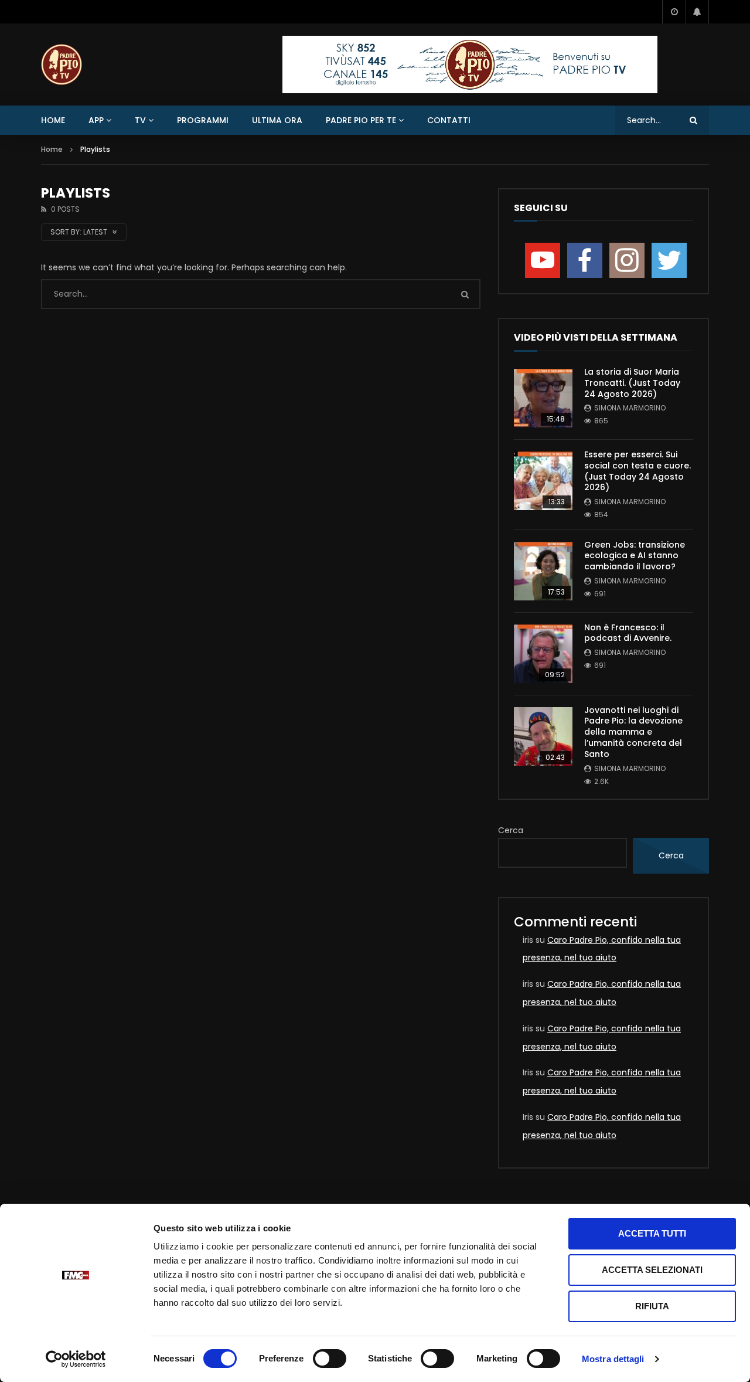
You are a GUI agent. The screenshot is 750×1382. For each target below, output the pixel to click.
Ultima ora (277, 120)
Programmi (203, 120)
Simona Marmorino (630, 408)
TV (140, 120)
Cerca (510, 830)
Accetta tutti (652, 1233)
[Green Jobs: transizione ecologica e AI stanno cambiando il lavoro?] (543, 571)
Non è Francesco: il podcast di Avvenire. (627, 633)
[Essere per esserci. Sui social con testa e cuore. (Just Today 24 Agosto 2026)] (543, 480)
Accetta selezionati (652, 1270)
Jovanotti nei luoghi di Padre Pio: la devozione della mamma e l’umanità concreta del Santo (633, 732)
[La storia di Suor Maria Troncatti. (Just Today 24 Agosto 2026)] (543, 398)
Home (53, 120)
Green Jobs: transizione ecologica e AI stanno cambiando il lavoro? (634, 556)
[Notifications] (697, 11)
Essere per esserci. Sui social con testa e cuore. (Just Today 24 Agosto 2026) (637, 471)
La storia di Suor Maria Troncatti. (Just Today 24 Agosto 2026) (632, 383)
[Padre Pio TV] (61, 64)
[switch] (329, 1358)
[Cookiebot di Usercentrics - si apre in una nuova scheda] (76, 1359)
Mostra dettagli (613, 1359)
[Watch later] (674, 11)
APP (96, 120)
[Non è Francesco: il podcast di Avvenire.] (543, 653)
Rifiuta (652, 1306)
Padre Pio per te (361, 120)
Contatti (449, 120)
